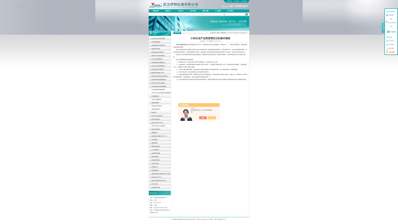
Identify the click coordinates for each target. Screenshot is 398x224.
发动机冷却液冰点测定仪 (158, 83)
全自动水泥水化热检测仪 (158, 38)
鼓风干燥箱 (154, 184)
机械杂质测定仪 (155, 160)
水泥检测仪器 (155, 96)
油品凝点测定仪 (155, 109)
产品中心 (181, 11)
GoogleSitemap (203, 219)
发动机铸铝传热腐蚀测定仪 (158, 79)
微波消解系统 (155, 156)
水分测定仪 (154, 139)
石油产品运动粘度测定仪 (158, 66)
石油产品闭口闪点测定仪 (158, 126)
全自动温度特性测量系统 (158, 89)
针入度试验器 (155, 149)
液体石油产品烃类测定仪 (158, 55)
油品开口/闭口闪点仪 (157, 122)
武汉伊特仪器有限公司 (177, 4)
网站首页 (156, 11)
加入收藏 (243, 1)
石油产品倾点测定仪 (157, 116)
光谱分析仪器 (155, 163)
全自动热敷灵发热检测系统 (158, 86)
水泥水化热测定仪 (156, 99)
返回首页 (229, 1)
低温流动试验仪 (155, 48)
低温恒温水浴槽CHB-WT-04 (159, 136)
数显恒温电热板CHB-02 (157, 72)
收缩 (383, 27)
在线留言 (390, 52)
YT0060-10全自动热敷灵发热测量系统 (161, 93)
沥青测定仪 (154, 167)
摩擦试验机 (154, 143)
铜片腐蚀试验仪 (155, 119)
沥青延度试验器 (155, 153)
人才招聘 (218, 11)
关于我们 (230, 11)
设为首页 (236, 1)
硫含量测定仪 (155, 170)
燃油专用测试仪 (155, 129)
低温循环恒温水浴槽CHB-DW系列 (160, 173)
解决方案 (206, 11)
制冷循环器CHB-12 (156, 177)
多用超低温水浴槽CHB (157, 52)
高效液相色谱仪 (155, 146)
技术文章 (223, 32)
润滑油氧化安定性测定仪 (158, 45)
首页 (218, 32)
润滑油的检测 (155, 102)
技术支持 (193, 11)
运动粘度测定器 (155, 42)
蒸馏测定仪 (154, 132)
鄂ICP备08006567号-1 (220, 219)
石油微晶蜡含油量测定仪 (158, 62)
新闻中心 (168, 11)
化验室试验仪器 (155, 187)
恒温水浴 (153, 112)
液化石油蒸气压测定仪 (157, 69)
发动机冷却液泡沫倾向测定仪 (159, 76)
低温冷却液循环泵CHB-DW (158, 180)
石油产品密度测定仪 (181, 44)
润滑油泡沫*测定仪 (156, 106)
